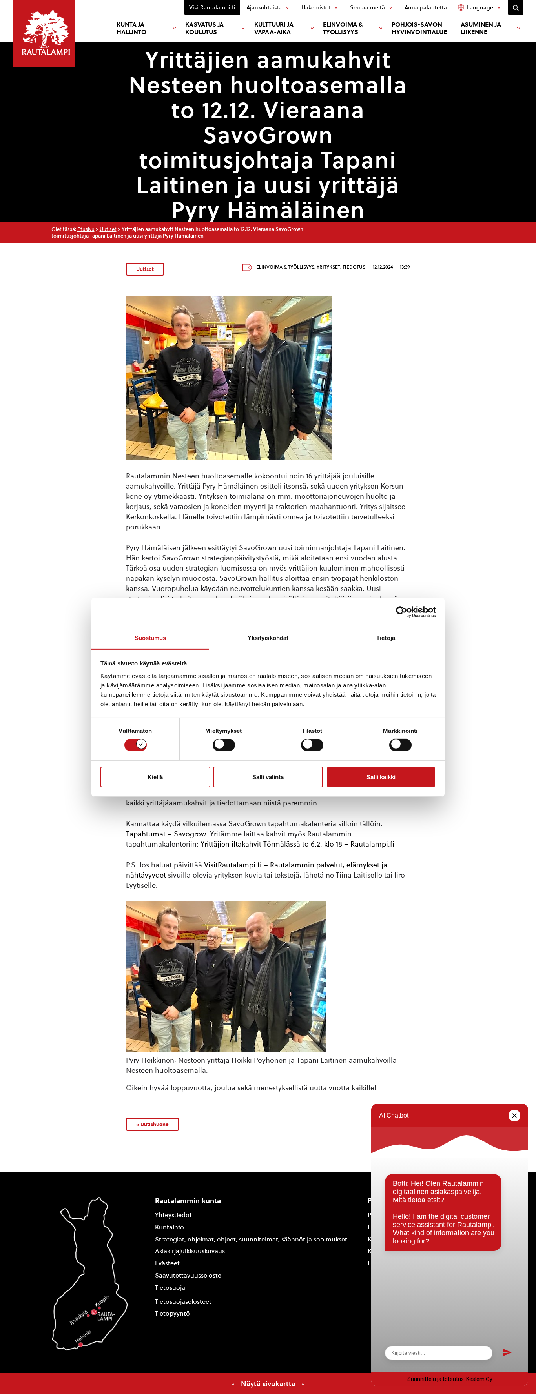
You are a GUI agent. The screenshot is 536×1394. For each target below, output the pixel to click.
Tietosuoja (170, 1287)
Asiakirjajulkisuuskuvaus (190, 1251)
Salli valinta (268, 777)
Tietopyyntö (172, 1313)
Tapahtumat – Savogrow (166, 834)
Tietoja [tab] (385, 637)
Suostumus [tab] (150, 637)
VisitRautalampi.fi (212, 7)
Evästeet (167, 1263)
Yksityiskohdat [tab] (268, 637)
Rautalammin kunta (188, 1200)
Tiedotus (354, 267)
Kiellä (155, 777)
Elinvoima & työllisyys (343, 28)
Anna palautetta (426, 7)
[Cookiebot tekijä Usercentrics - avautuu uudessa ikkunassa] (401, 612)
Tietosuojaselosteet (183, 1301)
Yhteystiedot (173, 1215)
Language (480, 7)
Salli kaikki (381, 777)
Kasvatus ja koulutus (204, 28)
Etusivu (86, 229)
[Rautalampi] (44, 33)
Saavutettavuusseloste (188, 1275)
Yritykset (328, 267)
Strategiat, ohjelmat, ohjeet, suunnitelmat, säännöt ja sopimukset (251, 1239)
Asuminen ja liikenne (481, 28)
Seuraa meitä (367, 7)
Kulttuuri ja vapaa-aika (274, 28)
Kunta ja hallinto (131, 28)
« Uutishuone (152, 1124)
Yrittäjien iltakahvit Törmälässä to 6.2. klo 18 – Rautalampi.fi (297, 844)
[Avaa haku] (515, 7)
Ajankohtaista (264, 7)
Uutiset (108, 229)
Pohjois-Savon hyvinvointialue (419, 28)
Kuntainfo (169, 1227)
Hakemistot (315, 7)
